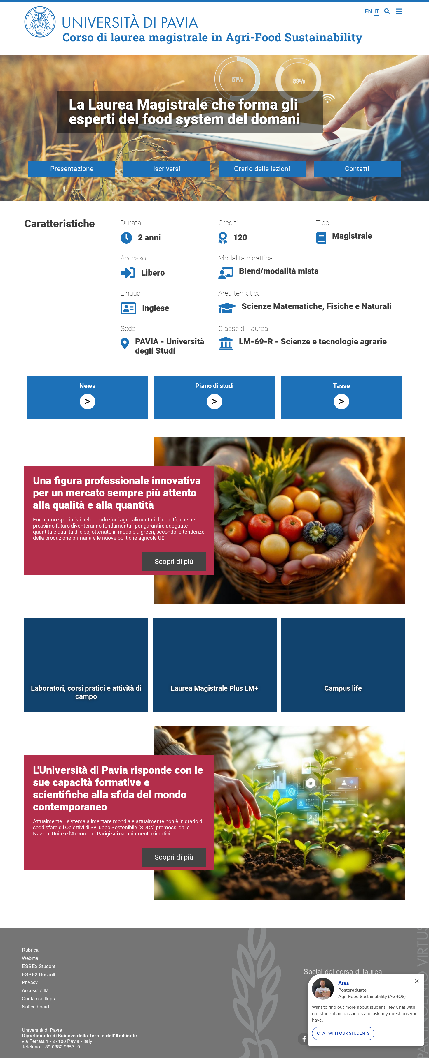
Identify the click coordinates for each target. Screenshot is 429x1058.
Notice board (35, 1006)
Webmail (31, 958)
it (376, 11)
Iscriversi (166, 169)
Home (399, 10)
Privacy (30, 982)
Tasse (341, 385)
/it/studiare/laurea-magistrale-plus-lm (214, 698)
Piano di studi (214, 385)
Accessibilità (35, 990)
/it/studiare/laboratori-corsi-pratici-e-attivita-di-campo (86, 698)
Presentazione (71, 169)
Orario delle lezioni (262, 169)
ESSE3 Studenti (39, 966)
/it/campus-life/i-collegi (343, 698)
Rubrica (30, 949)
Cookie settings (38, 998)
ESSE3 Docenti (38, 974)
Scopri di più (174, 562)
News (87, 385)
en (368, 11)
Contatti (357, 169)
